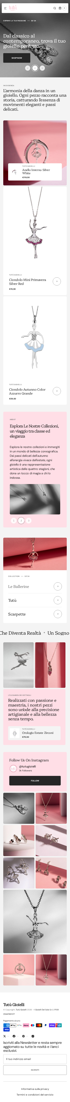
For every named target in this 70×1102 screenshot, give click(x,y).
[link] (35, 172)
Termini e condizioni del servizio (35, 1094)
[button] (5, 8)
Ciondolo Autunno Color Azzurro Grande (27, 391)
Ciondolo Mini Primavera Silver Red (27, 281)
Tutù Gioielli (21, 1009)
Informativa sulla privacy (35, 1089)
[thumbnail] (27, 68)
